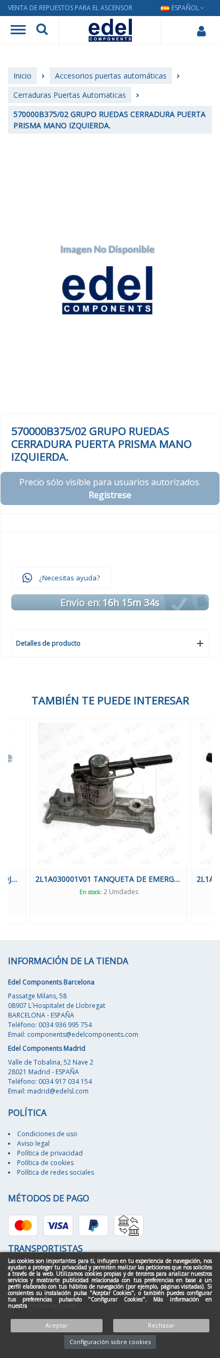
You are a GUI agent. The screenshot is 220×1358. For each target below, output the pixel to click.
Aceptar (56, 1325)
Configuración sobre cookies (110, 1342)
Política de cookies (45, 1162)
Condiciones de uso (47, 1133)
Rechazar (161, 1325)
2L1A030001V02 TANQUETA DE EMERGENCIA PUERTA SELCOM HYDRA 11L (135, 879)
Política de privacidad (50, 1153)
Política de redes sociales (55, 1172)
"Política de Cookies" (54, 1305)
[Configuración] (201, 30)
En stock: (117, 892)
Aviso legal (33, 1143)
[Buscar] (42, 30)
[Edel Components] (110, 30)
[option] (135, 821)
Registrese (110, 495)
